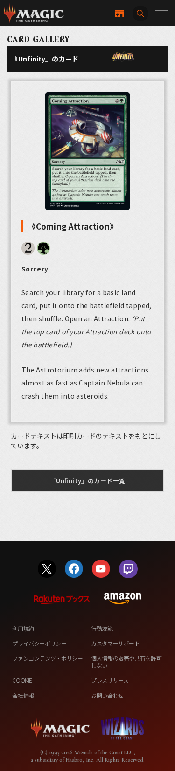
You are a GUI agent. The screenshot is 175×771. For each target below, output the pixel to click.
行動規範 (102, 628)
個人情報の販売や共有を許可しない (126, 661)
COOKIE (22, 680)
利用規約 (23, 628)
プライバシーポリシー (39, 643)
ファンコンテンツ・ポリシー (47, 658)
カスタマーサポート (115, 643)
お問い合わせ (107, 695)
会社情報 (23, 695)
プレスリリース (109, 680)
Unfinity (31, 58)
